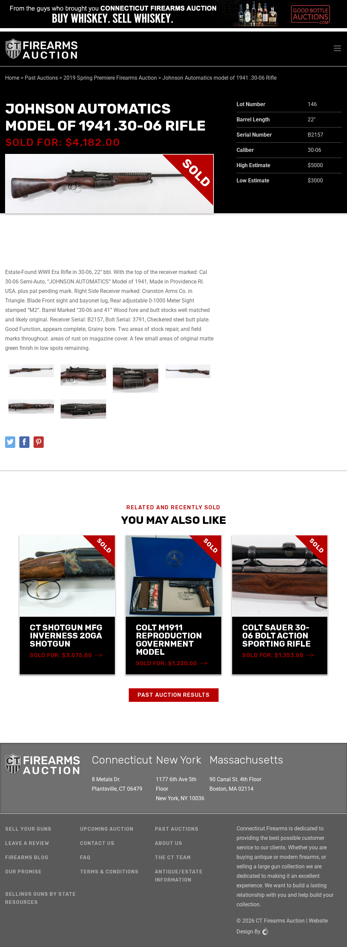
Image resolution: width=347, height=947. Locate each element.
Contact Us (97, 843)
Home (12, 78)
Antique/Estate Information (179, 876)
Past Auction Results (174, 695)
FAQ (85, 858)
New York (178, 759)
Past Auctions (41, 78)
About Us (168, 843)
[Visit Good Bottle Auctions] (173, 14)
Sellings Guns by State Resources (40, 898)
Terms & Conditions (109, 872)
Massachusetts (246, 759)
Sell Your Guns (28, 829)
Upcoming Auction (107, 829)
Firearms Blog (26, 858)
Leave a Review (27, 843)
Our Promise (23, 872)
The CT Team (173, 858)
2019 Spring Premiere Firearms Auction (110, 78)
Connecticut (122, 759)
